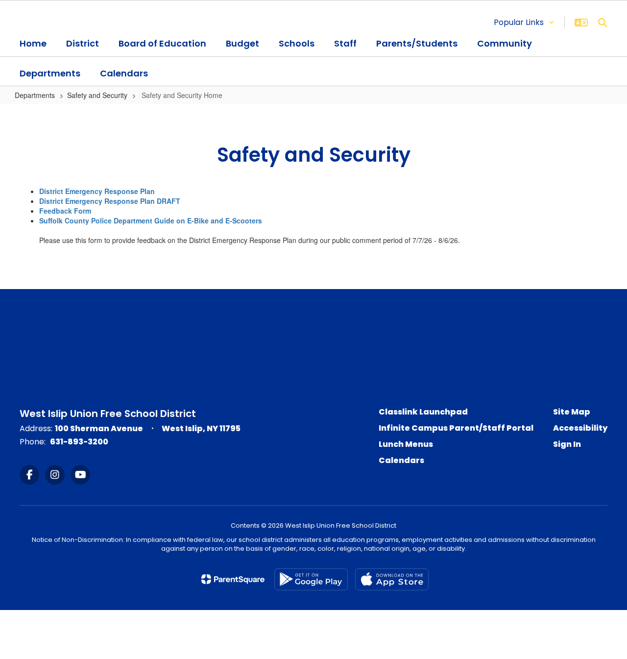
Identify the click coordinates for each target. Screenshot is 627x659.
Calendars (401, 460)
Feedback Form (65, 211)
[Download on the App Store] (392, 579)
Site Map (571, 411)
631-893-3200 (79, 441)
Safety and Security (97, 95)
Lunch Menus (406, 444)
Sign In (567, 444)
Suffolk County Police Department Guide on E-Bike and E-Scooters (150, 220)
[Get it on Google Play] (311, 579)
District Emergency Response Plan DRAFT (109, 201)
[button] (524, 22)
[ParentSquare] (233, 579)
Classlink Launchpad (423, 411)
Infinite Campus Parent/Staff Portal (456, 428)
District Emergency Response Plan (97, 191)
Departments (35, 95)
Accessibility (580, 428)
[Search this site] (602, 22)
